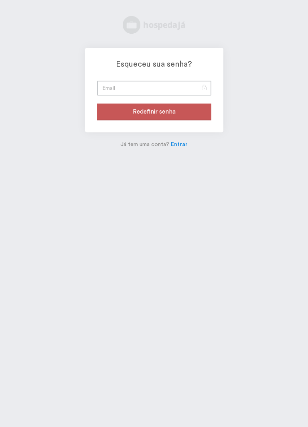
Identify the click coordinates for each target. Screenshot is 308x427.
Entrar (179, 144)
